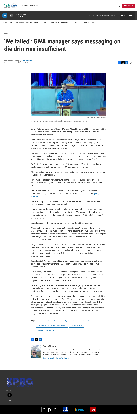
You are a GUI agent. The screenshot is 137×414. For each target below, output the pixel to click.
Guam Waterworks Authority (57, 321)
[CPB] (65, 409)
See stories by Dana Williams (56, 358)
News (11, 22)
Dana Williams (26, 61)
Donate (129, 5)
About (77, 22)
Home (4, 22)
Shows (29, 22)
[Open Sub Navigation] (48, 22)
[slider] (14, 15)
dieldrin (75, 321)
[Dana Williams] (36, 351)
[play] (5, 15)
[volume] (11, 15)
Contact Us (89, 22)
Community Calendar (60, 22)
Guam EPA (86, 321)
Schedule (20, 22)
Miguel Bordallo (76, 325)
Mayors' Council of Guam (46, 330)
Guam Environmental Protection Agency (51, 325)
